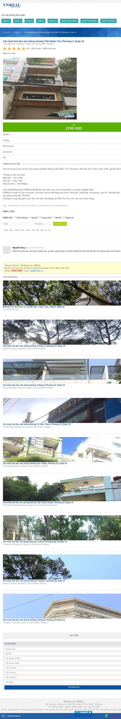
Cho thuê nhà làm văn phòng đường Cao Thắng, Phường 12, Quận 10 (35, 463)
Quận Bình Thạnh (69, 21)
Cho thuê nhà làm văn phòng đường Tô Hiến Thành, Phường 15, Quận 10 (36, 424)
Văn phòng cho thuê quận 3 (57, 709)
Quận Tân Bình (108, 21)
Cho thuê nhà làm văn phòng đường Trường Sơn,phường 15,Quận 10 (35, 542)
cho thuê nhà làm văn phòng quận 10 (53, 206)
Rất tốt (58, 218)
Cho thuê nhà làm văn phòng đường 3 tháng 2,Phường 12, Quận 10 (34, 385)
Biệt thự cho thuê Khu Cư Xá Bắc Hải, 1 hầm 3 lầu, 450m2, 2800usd (33, 307)
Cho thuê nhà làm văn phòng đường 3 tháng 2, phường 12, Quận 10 (34, 346)
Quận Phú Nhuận (89, 21)
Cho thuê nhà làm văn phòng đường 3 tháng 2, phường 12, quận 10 (34, 581)
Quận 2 (18, 21)
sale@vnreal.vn (36, 271)
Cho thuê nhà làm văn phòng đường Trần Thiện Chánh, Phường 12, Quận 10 (38, 502)
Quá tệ (34, 218)
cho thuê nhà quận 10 (28, 206)
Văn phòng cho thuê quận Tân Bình (85, 709)
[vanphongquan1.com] (12, 5)
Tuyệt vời (69, 218)
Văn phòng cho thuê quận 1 (33, 709)
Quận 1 (6, 21)
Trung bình (46, 218)
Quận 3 (29, 21)
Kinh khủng (22, 218)
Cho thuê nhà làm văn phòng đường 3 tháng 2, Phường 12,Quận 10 (34, 620)
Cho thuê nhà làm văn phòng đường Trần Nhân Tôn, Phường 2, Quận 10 (43, 41)
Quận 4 (41, 21)
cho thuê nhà (13, 206)
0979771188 (114, 716)
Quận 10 (52, 21)
